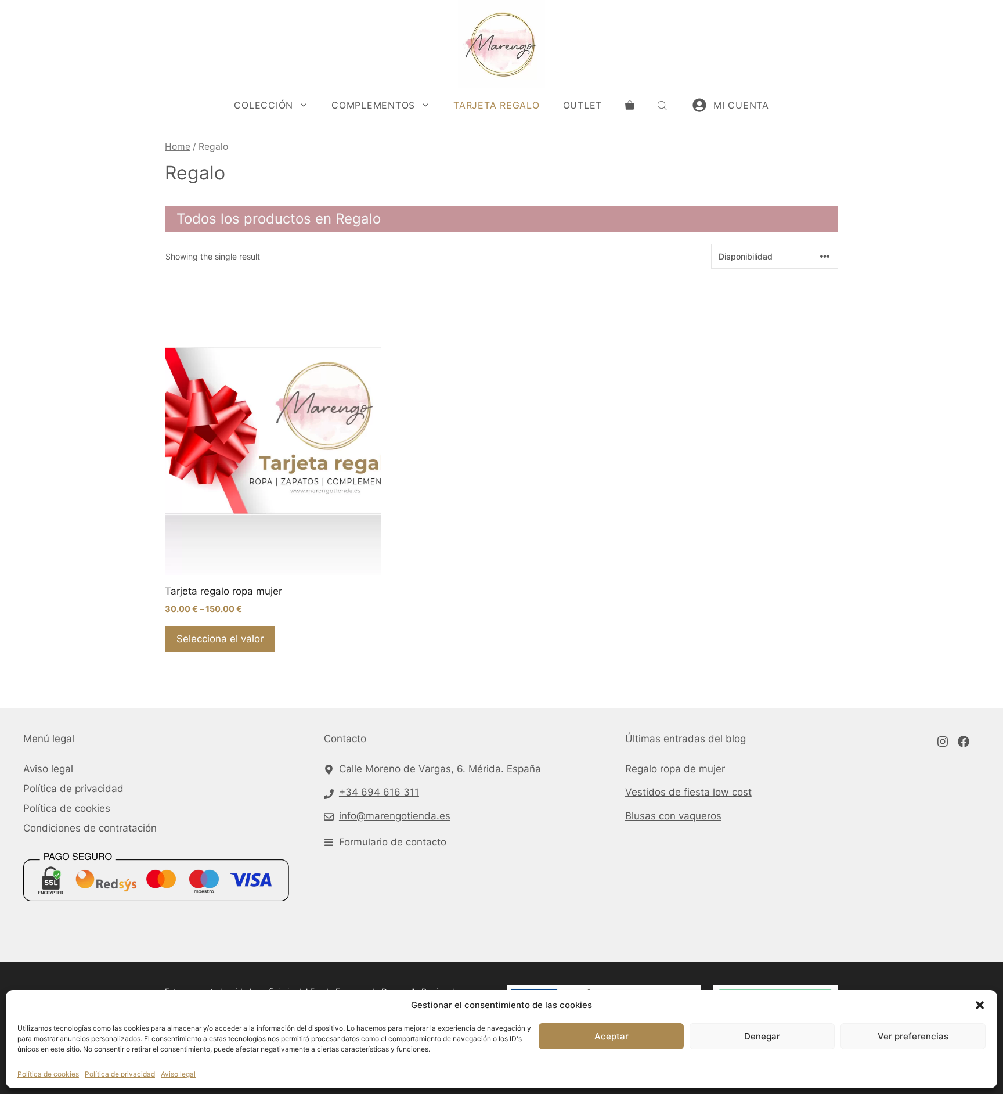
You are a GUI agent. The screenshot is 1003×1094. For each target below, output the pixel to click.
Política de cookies (48, 1074)
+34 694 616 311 (379, 792)
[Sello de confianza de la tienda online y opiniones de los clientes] (66, 931)
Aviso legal (178, 1074)
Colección (263, 105)
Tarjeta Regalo (496, 105)
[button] (980, 1005)
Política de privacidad (120, 1074)
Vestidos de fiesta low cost (688, 792)
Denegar (762, 1036)
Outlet (582, 105)
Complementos (373, 105)
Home (177, 146)
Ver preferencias (913, 1036)
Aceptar (611, 1036)
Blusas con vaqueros (673, 816)
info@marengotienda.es (394, 816)
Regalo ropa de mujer (675, 769)
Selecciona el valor (220, 639)
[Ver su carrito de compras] (630, 105)
